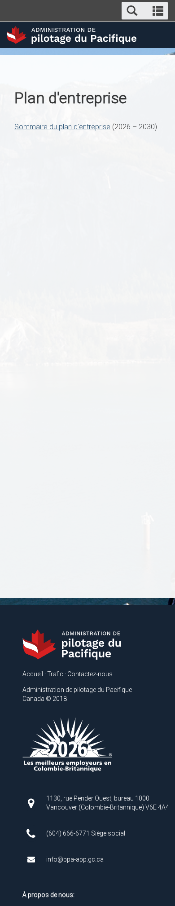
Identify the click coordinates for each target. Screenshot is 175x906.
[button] (145, 11)
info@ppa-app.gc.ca (75, 859)
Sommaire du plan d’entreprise (62, 127)
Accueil (32, 674)
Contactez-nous (90, 674)
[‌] (34, 802)
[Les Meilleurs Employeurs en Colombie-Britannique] (67, 744)
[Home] (73, 645)
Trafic (55, 674)
